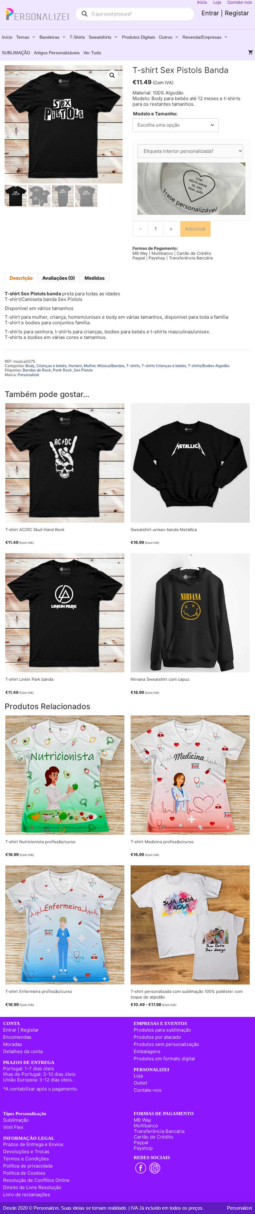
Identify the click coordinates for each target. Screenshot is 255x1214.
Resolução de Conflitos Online (36, 1180)
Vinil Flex (13, 1127)
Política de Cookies (24, 1173)
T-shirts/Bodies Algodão (209, 365)
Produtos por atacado (157, 1037)
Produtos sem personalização (166, 1044)
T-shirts (77, 37)
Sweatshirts (100, 37)
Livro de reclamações (26, 1194)
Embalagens (147, 1051)
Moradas (12, 1044)
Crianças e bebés (51, 365)
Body (30, 365)
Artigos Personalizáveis (57, 52)
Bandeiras (49, 37)
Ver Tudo (92, 52)
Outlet (140, 1083)
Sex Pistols (83, 370)
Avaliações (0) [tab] (58, 278)
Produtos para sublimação (162, 1030)
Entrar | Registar (225, 13)
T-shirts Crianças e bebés (163, 365)
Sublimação (16, 1120)
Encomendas (17, 1037)
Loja (138, 1076)
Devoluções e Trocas (26, 1151)
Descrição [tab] (21, 278)
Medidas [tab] (94, 278)
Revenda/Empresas (202, 37)
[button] (112, 75)
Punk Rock (62, 370)
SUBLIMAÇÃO (16, 52)
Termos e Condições (26, 1159)
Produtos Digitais (138, 37)
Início (7, 37)
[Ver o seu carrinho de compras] (250, 52)
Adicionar (195, 229)
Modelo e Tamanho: (155, 114)
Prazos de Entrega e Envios (33, 1144)
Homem (75, 365)
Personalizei (28, 374)
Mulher (89, 365)
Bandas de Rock (37, 370)
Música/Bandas (110, 365)
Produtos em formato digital (164, 1059)
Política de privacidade (28, 1166)
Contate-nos (147, 1090)
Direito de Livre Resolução (32, 1187)
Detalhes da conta (23, 1051)
